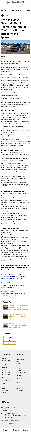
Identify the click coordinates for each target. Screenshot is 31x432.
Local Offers (5, 390)
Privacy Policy (19, 388)
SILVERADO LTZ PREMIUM (6, 357)
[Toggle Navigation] (28, 10)
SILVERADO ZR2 (6, 360)
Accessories (19, 363)
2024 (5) (10, 343)
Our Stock (4, 386)
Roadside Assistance (21, 372)
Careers (18, 382)
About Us (18, 380)
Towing (18, 366)
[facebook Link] (3, 402)
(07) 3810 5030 (9, 417)
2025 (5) (10, 340)
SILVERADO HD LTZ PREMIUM (6, 363)
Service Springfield (21, 359)
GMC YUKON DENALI (7, 380)
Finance (4, 392)
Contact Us (19, 378)
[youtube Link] (8, 402)
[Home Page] (15, 2)
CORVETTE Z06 (6, 374)
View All (10, 337)
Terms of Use (19, 390)
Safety (18, 368)
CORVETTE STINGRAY (7, 370)
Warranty (18, 370)
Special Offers (5, 388)
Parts (17, 361)
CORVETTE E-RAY (6, 372)
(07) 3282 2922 (9, 410)
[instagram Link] (5, 402)
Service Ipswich (20, 357)
